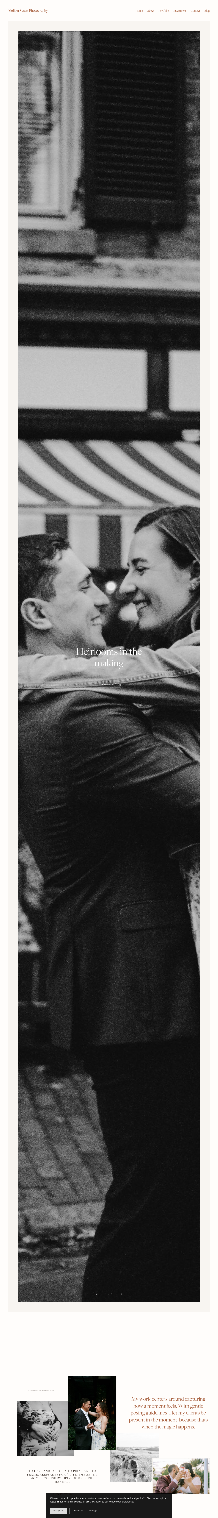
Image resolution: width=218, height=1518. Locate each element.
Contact (195, 10)
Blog (207, 10)
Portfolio (164, 10)
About (150, 10)
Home (139, 10)
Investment (179, 10)
